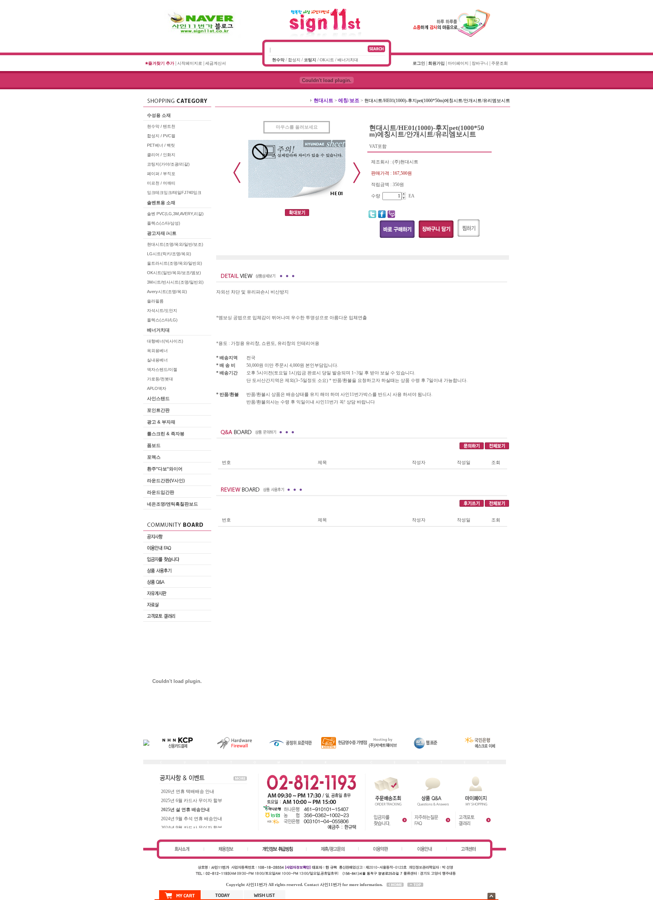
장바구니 (480, 63)
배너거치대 (347, 59)
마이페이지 (458, 63)
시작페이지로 (189, 63)
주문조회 (499, 63)
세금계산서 (215, 63)
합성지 (294, 59)
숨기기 (491, 896)
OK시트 (327, 59)
